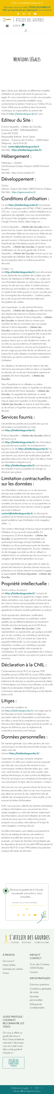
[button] (7, 25)
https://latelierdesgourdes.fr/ (23, 113)
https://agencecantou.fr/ (24, 192)
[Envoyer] (27, 909)
